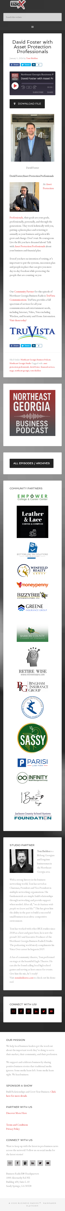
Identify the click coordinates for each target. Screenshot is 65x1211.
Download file (29, 103)
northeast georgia (22, 370)
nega (12, 370)
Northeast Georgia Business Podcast (35, 359)
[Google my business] (25, 1163)
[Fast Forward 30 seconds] (34, 87)
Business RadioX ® (32, 4)
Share (50, 92)
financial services (47, 366)
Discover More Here (16, 1113)
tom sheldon (35, 370)
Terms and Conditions (17, 1124)
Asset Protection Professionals (30, 246)
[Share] (33, 64)
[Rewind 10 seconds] (23, 87)
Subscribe (38, 92)
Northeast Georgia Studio (20, 363)
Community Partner (24, 291)
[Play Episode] (15, 85)
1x (29, 87)
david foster (35, 366)
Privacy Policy (13, 1129)
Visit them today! (18, 320)
